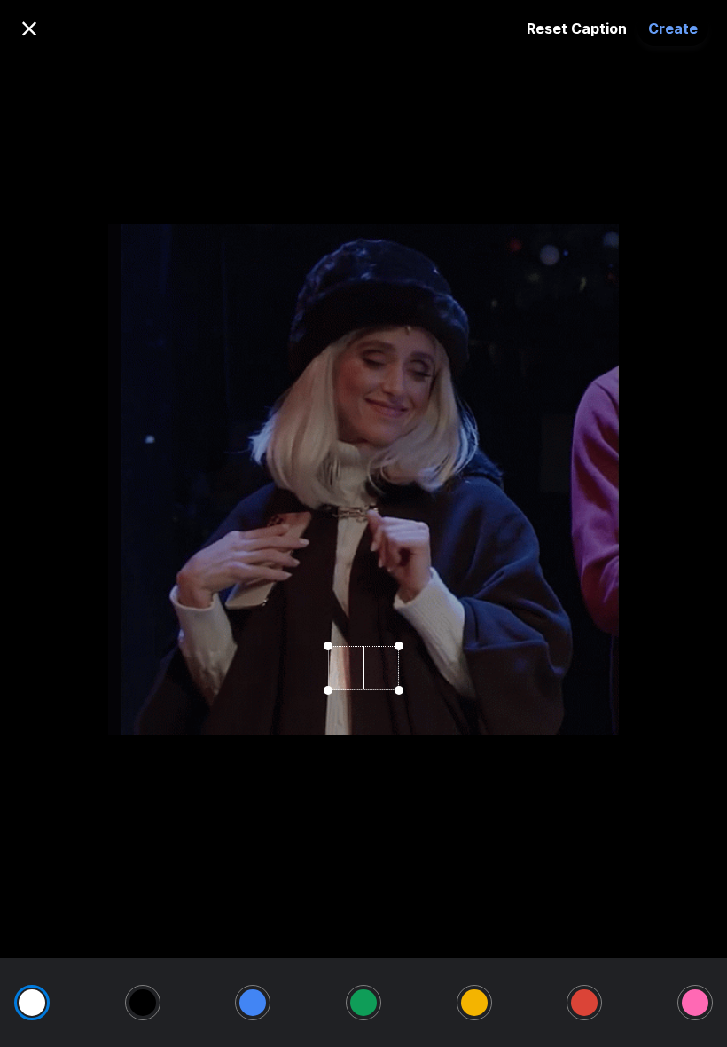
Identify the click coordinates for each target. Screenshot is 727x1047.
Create (673, 28)
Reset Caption (577, 28)
